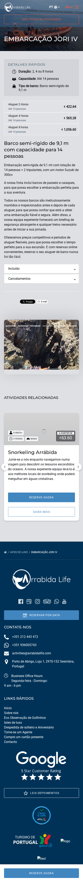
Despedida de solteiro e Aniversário (29, 727)
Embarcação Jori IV (44, 552)
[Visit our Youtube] (64, 601)
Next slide (78, 466)
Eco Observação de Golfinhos (25, 718)
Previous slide (4, 466)
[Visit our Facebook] (20, 601)
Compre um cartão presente (23, 737)
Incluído (14, 268)
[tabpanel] (41, 345)
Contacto (10, 742)
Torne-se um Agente (18, 732)
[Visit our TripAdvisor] (47, 601)
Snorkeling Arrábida (32, 452)
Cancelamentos (19, 279)
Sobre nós (11, 713)
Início (8, 708)
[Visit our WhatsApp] (56, 601)
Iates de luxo (19, 552)
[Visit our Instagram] (37, 601)
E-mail (44, 301)
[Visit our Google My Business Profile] (29, 601)
